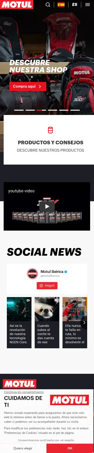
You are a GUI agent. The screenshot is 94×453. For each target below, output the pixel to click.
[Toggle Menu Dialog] (87, 4)
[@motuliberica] (32, 273)
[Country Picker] (61, 4)
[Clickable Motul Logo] (16, 4)
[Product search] (48, 4)
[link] (47, 75)
